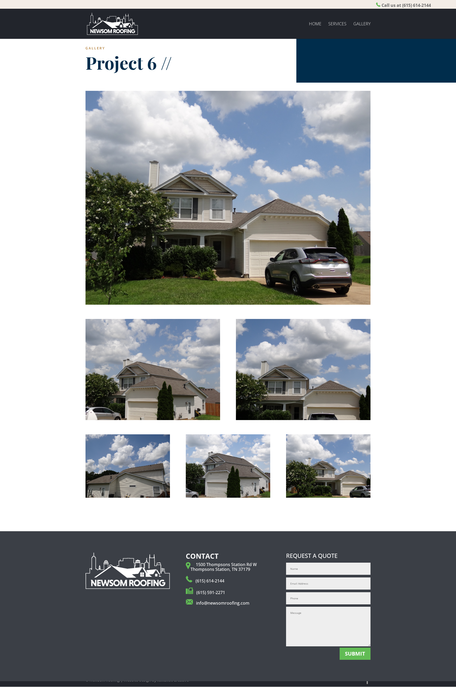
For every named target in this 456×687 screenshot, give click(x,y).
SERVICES (337, 24)
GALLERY (361, 24)
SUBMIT (355, 653)
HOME (315, 24)
